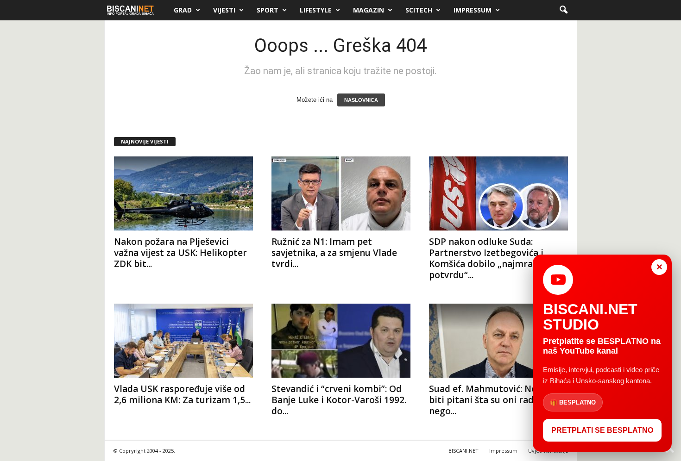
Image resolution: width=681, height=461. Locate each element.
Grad (183, 10)
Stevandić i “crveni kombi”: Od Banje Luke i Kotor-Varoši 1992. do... (338, 400)
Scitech (418, 10)
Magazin (368, 10)
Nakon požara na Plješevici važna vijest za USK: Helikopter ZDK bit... (180, 253)
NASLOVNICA (361, 100)
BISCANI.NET (463, 450)
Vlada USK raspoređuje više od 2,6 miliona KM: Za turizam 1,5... (182, 394)
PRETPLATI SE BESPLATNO (602, 430)
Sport (267, 10)
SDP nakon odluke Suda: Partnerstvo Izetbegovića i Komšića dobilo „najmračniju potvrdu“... (491, 258)
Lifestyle (316, 10)
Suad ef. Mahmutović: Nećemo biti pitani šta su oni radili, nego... (494, 400)
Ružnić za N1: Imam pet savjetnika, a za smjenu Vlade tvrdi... (334, 253)
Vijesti (224, 10)
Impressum (473, 10)
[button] (563, 10)
